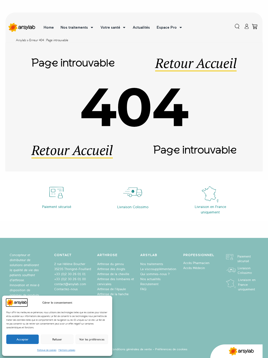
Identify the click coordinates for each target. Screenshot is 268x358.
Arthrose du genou (110, 264)
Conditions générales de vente (131, 349)
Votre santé (110, 27)
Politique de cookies (46, 350)
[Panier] (254, 26)
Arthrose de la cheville (113, 274)
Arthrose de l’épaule (111, 289)
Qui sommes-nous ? (155, 274)
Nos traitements (74, 27)
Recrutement (149, 284)
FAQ (143, 289)
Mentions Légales (66, 350)
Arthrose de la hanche (113, 294)
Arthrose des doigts (111, 269)
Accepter (22, 339)
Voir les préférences (91, 339)
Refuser (57, 339)
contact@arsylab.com (70, 284)
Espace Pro (167, 27)
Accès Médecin (194, 268)
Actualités (141, 27)
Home (49, 27)
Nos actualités (150, 279)
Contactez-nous (66, 289)
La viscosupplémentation (158, 269)
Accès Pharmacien (196, 263)
